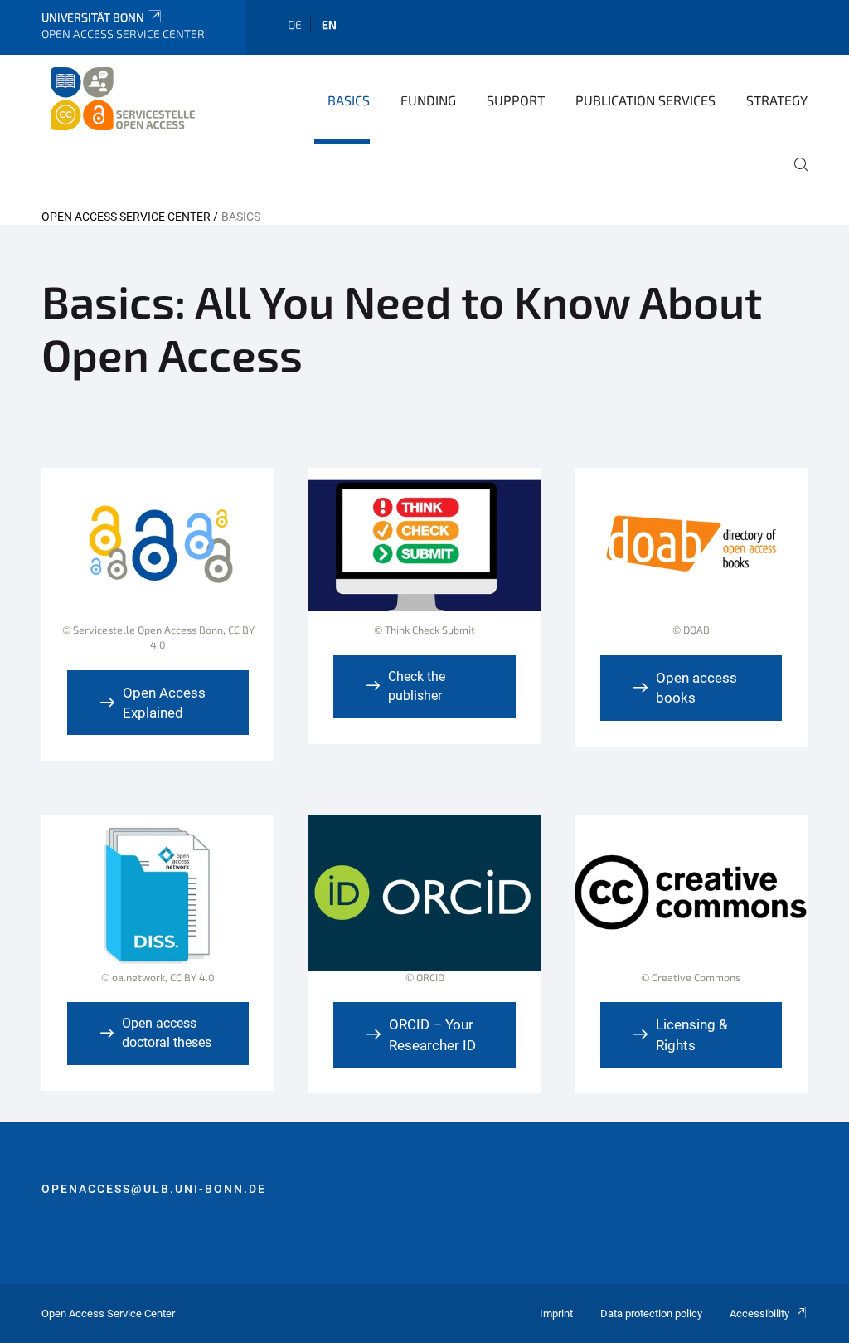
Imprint (556, 1313)
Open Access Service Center (126, 216)
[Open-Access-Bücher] (691, 561)
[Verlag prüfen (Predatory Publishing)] (424, 561)
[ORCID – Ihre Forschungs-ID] (424, 908)
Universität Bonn (92, 17)
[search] (794, 176)
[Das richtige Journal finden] (157, 908)
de (295, 24)
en (329, 24)
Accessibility (759, 1313)
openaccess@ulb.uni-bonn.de (153, 1188)
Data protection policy (651, 1313)
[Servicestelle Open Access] (121, 98)
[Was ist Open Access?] (157, 568)
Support (516, 100)
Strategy (777, 100)
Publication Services (645, 100)
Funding (428, 100)
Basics (348, 100)
